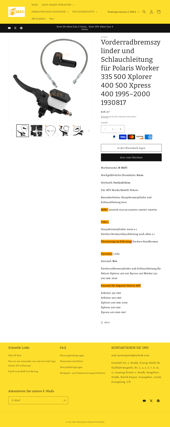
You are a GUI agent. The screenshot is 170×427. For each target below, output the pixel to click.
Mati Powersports (79, 422)
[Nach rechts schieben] (89, 130)
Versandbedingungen (71, 367)
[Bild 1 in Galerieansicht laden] (22, 131)
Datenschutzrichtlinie (71, 361)
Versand (104, 116)
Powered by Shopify (96, 422)
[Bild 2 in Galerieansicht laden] (36, 131)
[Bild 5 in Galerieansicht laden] (78, 131)
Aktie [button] (107, 322)
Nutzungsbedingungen (72, 355)
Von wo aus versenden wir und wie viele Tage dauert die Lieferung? (32, 363)
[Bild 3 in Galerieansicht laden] (50, 131)
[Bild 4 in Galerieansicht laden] (64, 131)
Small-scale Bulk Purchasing (23, 371)
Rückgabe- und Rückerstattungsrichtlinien (82, 373)
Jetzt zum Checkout (131, 157)
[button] (58, 4)
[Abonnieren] (64, 400)
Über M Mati (15, 355)
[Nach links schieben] (12, 130)
